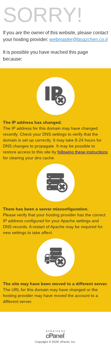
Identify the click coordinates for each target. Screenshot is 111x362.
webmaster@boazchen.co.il (78, 39)
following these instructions (82, 152)
